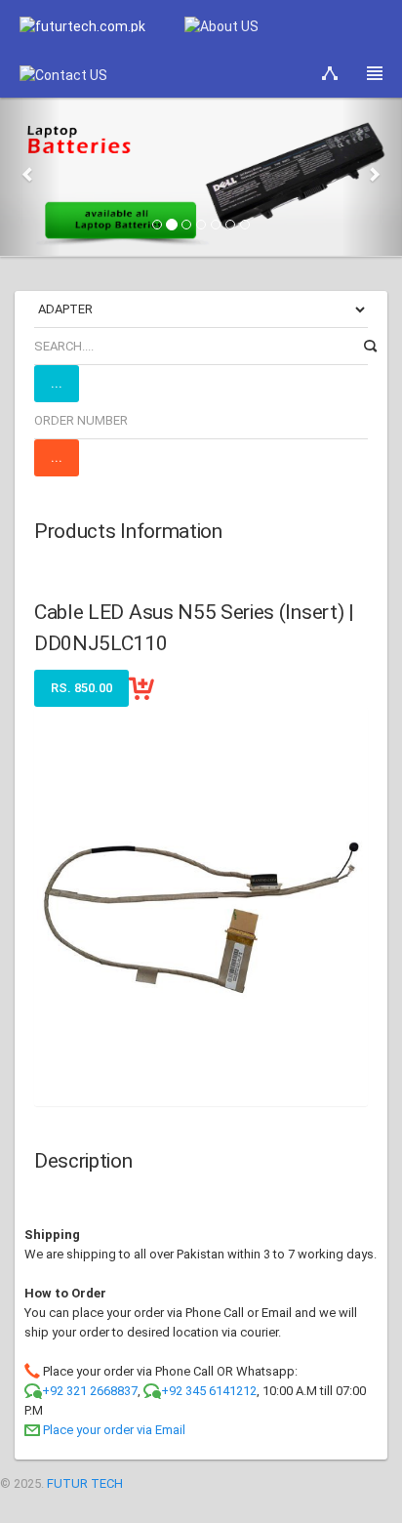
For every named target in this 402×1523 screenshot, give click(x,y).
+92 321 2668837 (90, 1390)
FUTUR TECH (85, 1483)
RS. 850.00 (81, 687)
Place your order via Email (114, 1429)
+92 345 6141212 (209, 1390)
